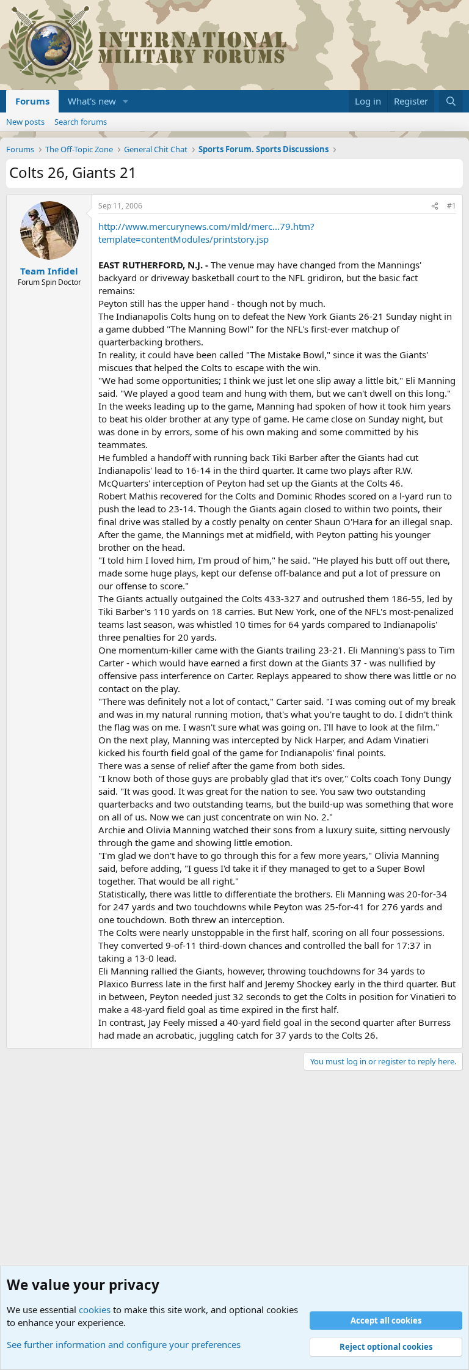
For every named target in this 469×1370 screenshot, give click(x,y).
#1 (451, 206)
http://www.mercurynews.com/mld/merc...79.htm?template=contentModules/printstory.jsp (206, 232)
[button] (125, 101)
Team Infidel (49, 271)
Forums (32, 101)
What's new (92, 101)
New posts (25, 121)
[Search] (451, 101)
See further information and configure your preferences (124, 1344)
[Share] (435, 206)
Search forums (80, 121)
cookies (95, 1309)
